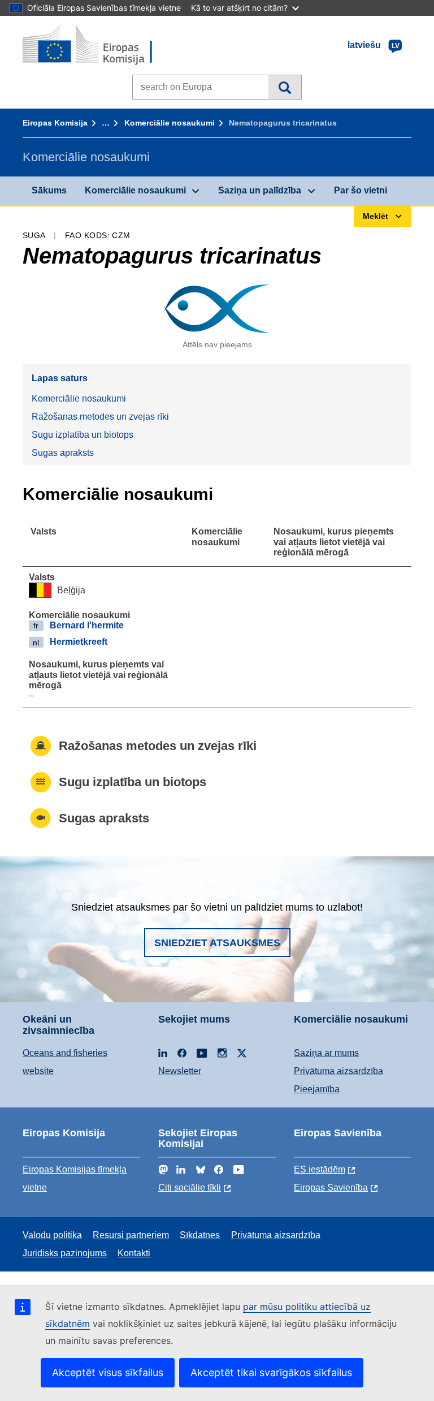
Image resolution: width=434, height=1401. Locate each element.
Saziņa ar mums (326, 1053)
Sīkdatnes (200, 1235)
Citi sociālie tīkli (189, 1187)
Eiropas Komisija (55, 122)
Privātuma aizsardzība (338, 1071)
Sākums (49, 190)
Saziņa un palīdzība (259, 190)
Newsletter (179, 1071)
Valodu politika (52, 1235)
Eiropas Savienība (331, 1187)
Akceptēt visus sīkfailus (107, 1372)
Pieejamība (317, 1089)
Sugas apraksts (63, 453)
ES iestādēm (319, 1169)
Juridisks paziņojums (65, 1253)
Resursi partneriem (131, 1235)
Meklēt (284, 87)
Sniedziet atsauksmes (217, 943)
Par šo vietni (360, 190)
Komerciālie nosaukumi (169, 122)
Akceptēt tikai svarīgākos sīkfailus (271, 1372)
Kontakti (134, 1253)
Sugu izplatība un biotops (82, 434)
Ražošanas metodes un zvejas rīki (100, 416)
